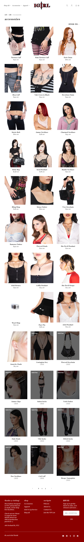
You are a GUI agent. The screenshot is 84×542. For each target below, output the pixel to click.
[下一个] (51, 488)
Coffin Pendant (42, 285)
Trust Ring (16, 323)
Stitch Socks (68, 439)
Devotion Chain (68, 95)
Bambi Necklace (68, 170)
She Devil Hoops (68, 285)
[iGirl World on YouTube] (63, 535)
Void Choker (68, 401)
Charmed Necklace (68, 132)
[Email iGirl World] (77, 535)
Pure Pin (42, 325)
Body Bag (16, 170)
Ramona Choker (16, 244)
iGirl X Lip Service (30, 509)
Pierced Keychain (68, 362)
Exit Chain (68, 57)
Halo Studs (16, 439)
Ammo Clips (16, 401)
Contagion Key (42, 362)
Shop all (27, 512)
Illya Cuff (16, 95)
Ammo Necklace (42, 132)
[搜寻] (67, 5)
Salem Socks (42, 401)
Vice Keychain (68, 207)
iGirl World (14, 535)
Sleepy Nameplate (68, 478)
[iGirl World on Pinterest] (67, 535)
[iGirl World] (42, 5)
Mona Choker (42, 207)
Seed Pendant (42, 170)
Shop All (7, 5)
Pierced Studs (42, 246)
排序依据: (73, 24)
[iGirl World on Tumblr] (70, 535)
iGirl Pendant (68, 325)
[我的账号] (71, 5)
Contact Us (47, 509)
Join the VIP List (49, 512)
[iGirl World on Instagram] (74, 535)
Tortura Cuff (16, 57)
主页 (6, 15)
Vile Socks (42, 439)
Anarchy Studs (16, 364)
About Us (47, 506)
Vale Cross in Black (41, 95)
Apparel (25, 5)
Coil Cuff (42, 476)
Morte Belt (16, 132)
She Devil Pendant (68, 246)
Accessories (16, 5)
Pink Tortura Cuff (42, 57)
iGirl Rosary (16, 285)
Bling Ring (16, 207)
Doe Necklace (16, 476)
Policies (46, 503)
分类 (10, 15)
